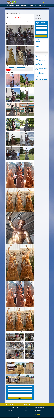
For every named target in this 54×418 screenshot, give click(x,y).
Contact (45, 5)
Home (7, 5)
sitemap (37, 417)
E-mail (8, 390)
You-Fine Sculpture (38, 411)
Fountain (36, 5)
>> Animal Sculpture (38, 43)
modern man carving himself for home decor (41, 71)
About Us (26, 411)
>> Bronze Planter (38, 48)
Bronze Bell (26, 413)
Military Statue (41, 5)
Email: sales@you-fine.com (38, 13)
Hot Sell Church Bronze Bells (9, 410)
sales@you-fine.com (44, 2)
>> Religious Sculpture (38, 44)
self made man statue (22, 8)
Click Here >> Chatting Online (41, 79)
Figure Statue (18, 5)
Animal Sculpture (23, 5)
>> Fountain (37, 46)
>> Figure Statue (37, 41)
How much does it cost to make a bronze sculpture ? (12, 407)
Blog (25, 414)
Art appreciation (14, 8)
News (36, 53)
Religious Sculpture (30, 5)
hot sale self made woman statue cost (40, 63)
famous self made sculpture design (39, 67)
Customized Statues (12, 5)
